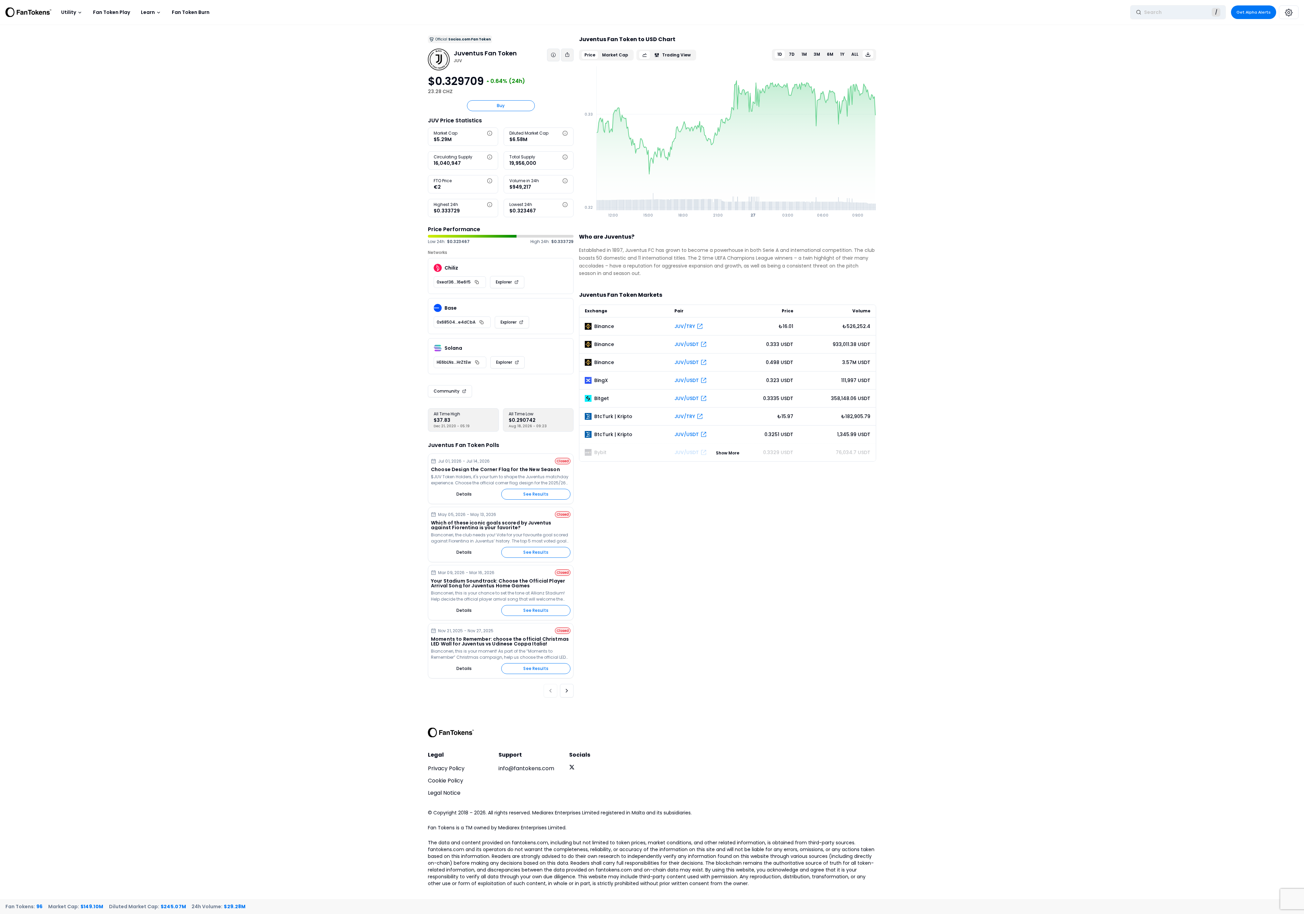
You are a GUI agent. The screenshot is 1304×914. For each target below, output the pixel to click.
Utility (68, 12)
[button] (489, 133)
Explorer (504, 282)
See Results (535, 494)
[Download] (868, 54)
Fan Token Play (111, 12)
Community (446, 391)
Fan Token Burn (191, 12)
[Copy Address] (477, 282)
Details (464, 494)
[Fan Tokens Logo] (28, 12)
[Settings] (1289, 12)
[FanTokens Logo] (451, 732)
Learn (148, 12)
